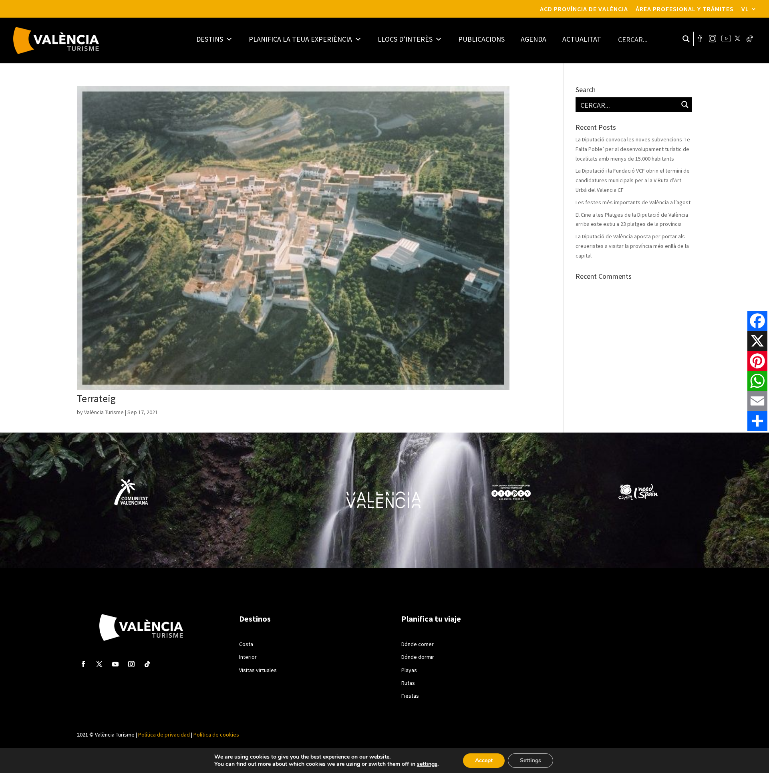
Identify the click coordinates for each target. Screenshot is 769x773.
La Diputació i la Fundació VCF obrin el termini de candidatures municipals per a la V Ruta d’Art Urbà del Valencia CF (633, 180)
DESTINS (209, 39)
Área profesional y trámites (685, 9)
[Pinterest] (757, 361)
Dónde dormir (417, 656)
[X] (757, 341)
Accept (484, 760)
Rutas (408, 682)
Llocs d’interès (405, 39)
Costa (246, 644)
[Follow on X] (99, 664)
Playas (409, 670)
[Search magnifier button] (686, 39)
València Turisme (104, 412)
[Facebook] (757, 321)
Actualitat (581, 39)
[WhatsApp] (757, 381)
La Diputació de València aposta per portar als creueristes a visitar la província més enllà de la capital (632, 246)
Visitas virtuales (258, 670)
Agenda (533, 39)
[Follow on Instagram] (131, 664)
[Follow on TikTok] (147, 664)
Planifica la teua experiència (300, 39)
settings (427, 764)
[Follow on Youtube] (115, 664)
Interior (248, 656)
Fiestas (410, 695)
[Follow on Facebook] (83, 664)
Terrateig (96, 398)
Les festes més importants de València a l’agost (633, 202)
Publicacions (481, 39)
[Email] (757, 401)
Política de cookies (215, 734)
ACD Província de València (584, 9)
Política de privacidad (164, 734)
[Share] (757, 421)
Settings (530, 760)
